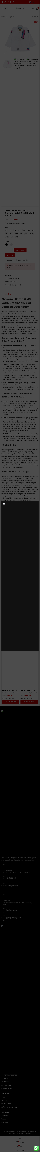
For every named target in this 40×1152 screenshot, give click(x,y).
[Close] (37, 498)
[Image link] (20, 576)
